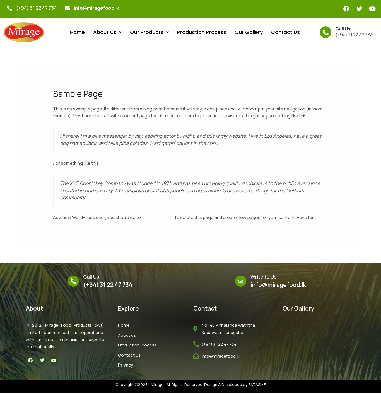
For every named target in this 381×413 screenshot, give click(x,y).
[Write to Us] (240, 281)
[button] (107, 32)
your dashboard (158, 217)
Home (77, 32)
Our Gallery (249, 32)
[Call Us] (325, 32)
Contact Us (285, 32)
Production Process (201, 32)
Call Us (343, 29)
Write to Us (263, 276)
